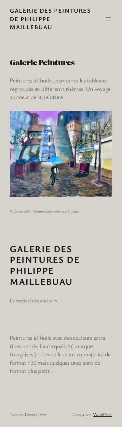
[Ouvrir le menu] (108, 19)
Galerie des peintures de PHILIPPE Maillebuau (50, 18)
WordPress (102, 414)
